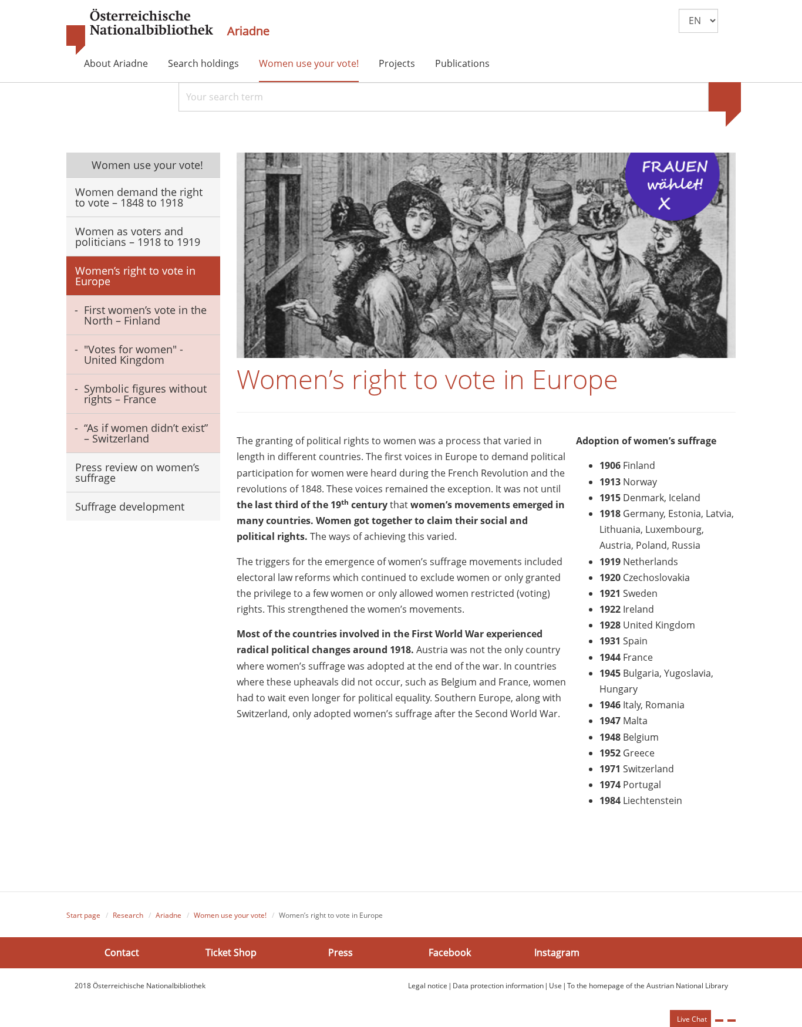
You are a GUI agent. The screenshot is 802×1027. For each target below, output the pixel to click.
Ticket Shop (231, 952)
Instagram (556, 952)
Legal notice (427, 986)
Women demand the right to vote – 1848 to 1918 (139, 197)
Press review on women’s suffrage (137, 472)
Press (340, 952)
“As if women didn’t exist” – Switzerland (146, 433)
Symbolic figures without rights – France (145, 393)
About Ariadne (116, 63)
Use (555, 986)
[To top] (731, 1020)
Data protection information (498, 986)
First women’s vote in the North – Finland (145, 315)
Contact (122, 952)
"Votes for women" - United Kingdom (133, 354)
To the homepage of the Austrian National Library (647, 986)
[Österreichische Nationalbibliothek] (139, 32)
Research (128, 915)
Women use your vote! (309, 63)
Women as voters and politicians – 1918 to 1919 (137, 236)
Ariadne (248, 31)
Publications (462, 63)
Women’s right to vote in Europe (135, 275)
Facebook (450, 952)
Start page (83, 915)
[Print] (719, 1020)
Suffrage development (129, 506)
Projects (397, 63)
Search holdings (203, 63)
